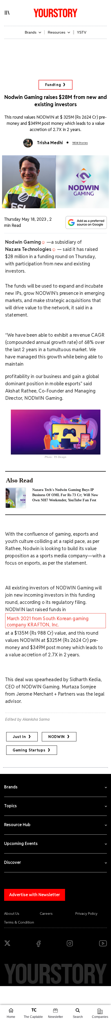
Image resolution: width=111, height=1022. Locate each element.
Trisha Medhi (50, 142)
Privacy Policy (86, 913)
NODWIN (56, 736)
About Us (11, 913)
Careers (46, 913)
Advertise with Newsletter (34, 894)
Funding (53, 84)
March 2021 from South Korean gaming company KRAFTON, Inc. (48, 622)
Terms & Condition (19, 922)
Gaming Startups (29, 750)
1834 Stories (80, 142)
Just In (19, 736)
